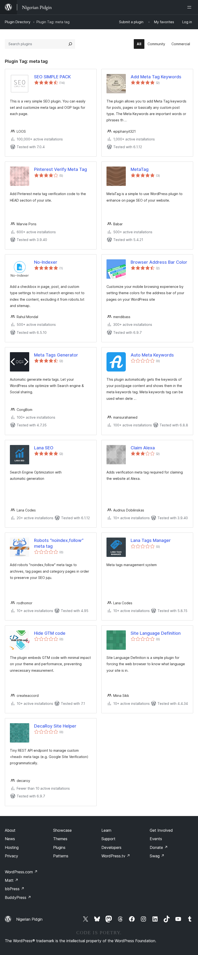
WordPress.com (21, 871)
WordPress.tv (115, 855)
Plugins (59, 847)
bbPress (14, 888)
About (10, 830)
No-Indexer (45, 262)
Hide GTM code (49, 633)
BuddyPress (18, 897)
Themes (60, 838)
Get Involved (161, 830)
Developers (111, 847)
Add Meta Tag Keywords (156, 76)
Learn (106, 830)
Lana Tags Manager (151, 540)
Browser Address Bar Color (159, 262)
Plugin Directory (17, 22)
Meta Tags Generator (56, 354)
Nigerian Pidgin (29, 919)
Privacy (11, 855)
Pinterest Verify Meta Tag (60, 169)
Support (108, 838)
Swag (157, 855)
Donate (159, 847)
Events (156, 838)
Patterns (60, 855)
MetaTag (139, 169)
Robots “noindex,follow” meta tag (59, 543)
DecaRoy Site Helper (55, 726)
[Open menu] (190, 7)
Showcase (62, 830)
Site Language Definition (156, 633)
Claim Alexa (143, 447)
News (10, 838)
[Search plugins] (70, 44)
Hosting (12, 847)
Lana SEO (43, 447)
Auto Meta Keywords (152, 354)
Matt (11, 880)
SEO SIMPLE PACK (52, 76)
